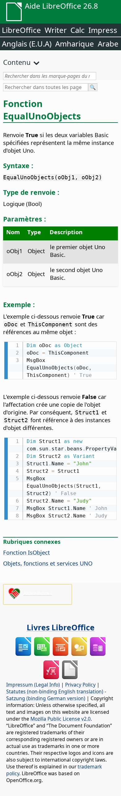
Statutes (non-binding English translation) (54, 691)
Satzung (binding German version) (45, 698)
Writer (56, 30)
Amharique (74, 43)
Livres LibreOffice (61, 627)
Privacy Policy (80, 684)
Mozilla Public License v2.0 (60, 718)
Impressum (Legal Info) (33, 684)
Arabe (108, 43)
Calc (77, 30)
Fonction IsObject (26, 552)
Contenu (17, 62)
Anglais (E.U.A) (27, 43)
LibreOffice (21, 30)
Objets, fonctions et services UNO (47, 563)
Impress (102, 30)
